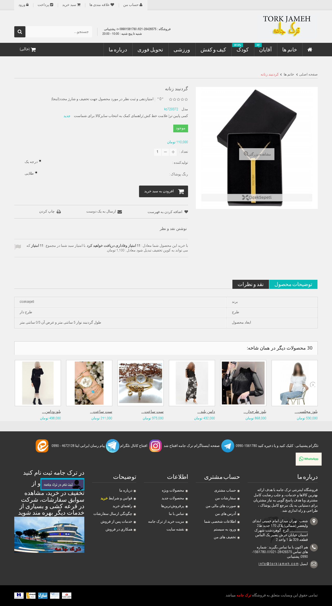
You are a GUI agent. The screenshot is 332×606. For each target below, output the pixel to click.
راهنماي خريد (122, 506)
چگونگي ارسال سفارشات (112, 514)
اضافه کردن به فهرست (165, 212)
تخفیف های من (225, 537)
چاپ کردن (47, 212)
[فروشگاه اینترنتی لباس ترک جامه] (270, 27)
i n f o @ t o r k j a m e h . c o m (279, 564)
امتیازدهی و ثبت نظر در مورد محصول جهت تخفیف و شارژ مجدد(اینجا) (102, 99)
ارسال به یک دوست (101, 212)
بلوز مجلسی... (306, 412)
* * (160, 99)
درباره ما (125, 491)
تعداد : (183, 152)
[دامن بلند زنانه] (192, 383)
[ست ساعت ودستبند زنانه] (140, 383)
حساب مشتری (225, 491)
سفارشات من (225, 498)
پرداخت (43, 5)
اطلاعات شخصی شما (220, 522)
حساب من (131, 5)
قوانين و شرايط (116, 498)
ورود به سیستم (225, 530)
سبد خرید (69, 5)
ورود (21, 5)
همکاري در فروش (119, 530)
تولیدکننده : (179, 163)
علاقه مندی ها (99, 5)
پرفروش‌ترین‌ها (172, 506)
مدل (185, 109)
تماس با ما (176, 514)
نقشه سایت (175, 530)
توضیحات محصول (293, 284)
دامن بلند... (206, 412)
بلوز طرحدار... (255, 412)
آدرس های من (225, 514)
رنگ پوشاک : (178, 174)
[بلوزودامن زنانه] (38, 383)
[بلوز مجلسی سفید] (295, 383)
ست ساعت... (101, 412)
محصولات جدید (173, 498)
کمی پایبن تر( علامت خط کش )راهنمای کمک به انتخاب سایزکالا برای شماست (131, 116)
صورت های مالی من (221, 506)
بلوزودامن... (51, 412)
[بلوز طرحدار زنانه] (243, 383)
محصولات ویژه (173, 491)
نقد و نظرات (251, 284)
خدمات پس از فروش (116, 522)
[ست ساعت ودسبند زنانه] (89, 383)
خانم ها (288, 75)
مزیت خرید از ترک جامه (166, 522)
